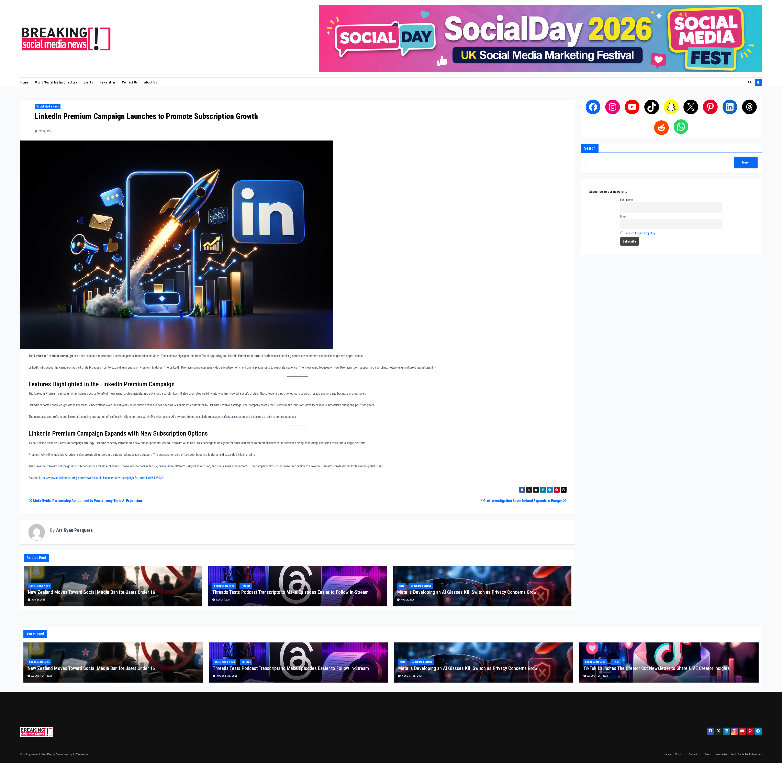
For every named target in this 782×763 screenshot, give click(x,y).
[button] (749, 82)
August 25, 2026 (227, 675)
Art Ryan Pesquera (74, 530)
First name (626, 200)
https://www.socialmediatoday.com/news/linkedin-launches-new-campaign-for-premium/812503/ (101, 478)
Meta (401, 585)
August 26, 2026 (41, 675)
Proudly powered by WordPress (37, 754)
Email (623, 216)
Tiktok (615, 662)
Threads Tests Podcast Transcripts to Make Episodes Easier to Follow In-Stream (290, 592)
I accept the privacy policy (640, 233)
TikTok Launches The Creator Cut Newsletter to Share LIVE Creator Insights (656, 668)
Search (589, 148)
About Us (150, 82)
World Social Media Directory (56, 82)
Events (88, 82)
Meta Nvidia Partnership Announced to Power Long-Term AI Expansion (87, 500)
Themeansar (82, 754)
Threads (245, 585)
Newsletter (107, 82)
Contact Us (130, 82)
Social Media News (47, 106)
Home (24, 82)
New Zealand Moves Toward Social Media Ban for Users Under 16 (91, 592)
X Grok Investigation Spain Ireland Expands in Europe (521, 500)
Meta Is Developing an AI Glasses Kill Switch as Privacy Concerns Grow (467, 592)
